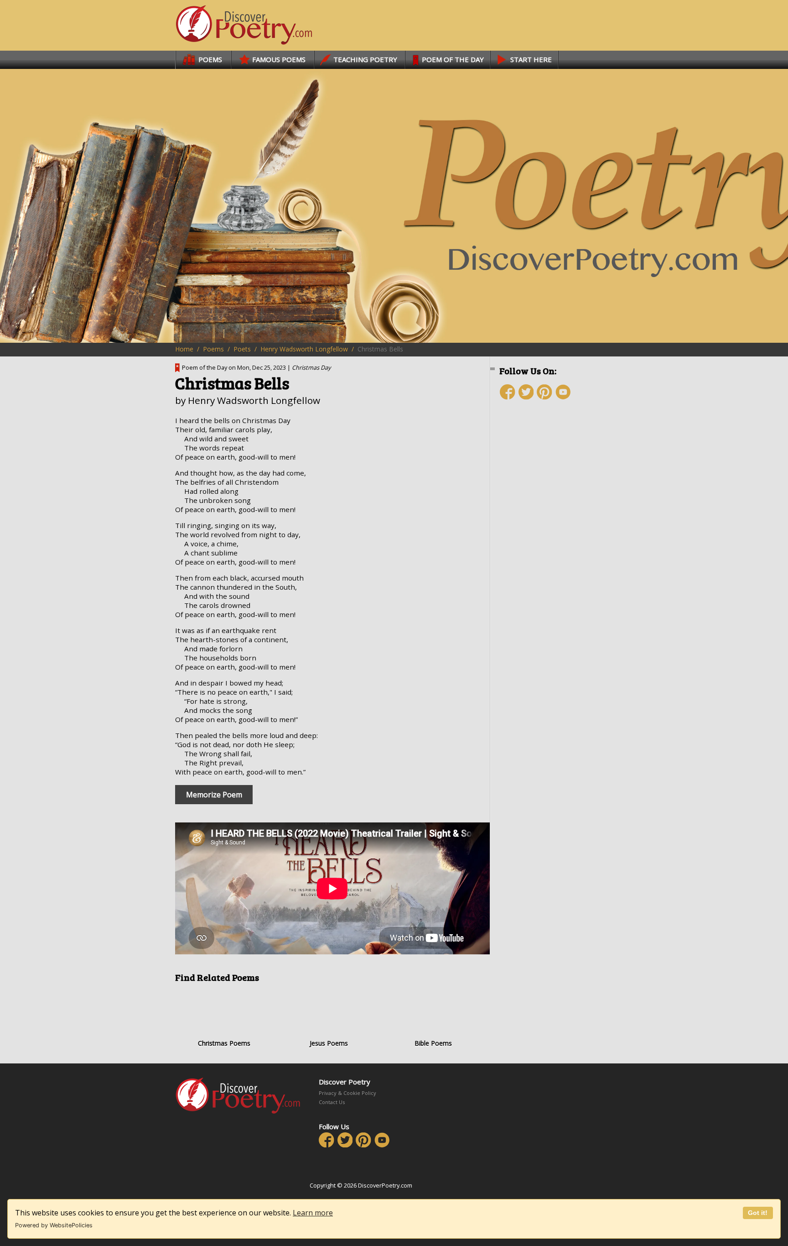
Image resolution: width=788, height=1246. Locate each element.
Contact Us (332, 1102)
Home (184, 349)
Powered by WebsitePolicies (54, 1225)
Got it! (757, 1212)
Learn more (313, 1213)
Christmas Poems (224, 1043)
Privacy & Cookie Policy (347, 1092)
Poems (213, 349)
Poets (242, 349)
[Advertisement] (553, 569)
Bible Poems (433, 1043)
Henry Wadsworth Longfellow (304, 349)
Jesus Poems (329, 1043)
